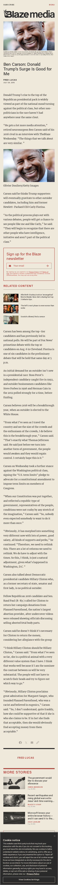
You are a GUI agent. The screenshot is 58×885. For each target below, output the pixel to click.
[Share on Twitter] (26, 742)
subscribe (8, 5)
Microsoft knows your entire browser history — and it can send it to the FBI (40, 816)
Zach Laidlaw (34, 822)
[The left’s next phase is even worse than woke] (10, 308)
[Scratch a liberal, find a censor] (10, 319)
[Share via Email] (31, 742)
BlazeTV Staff (34, 805)
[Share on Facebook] (20, 742)
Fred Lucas (10, 80)
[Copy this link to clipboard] (37, 742)
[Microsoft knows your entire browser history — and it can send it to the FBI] (14, 818)
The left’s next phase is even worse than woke (37, 307)
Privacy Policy (34, 272)
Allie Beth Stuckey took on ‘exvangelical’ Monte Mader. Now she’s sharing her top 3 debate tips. (37, 297)
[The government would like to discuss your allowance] (14, 783)
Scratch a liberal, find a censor (33, 317)
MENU (51, 5)
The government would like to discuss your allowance (40, 781)
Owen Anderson (35, 787)
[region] (29, 858)
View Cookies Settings (29, 880)
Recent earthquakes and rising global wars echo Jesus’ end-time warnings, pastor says (41, 799)
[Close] (55, 836)
